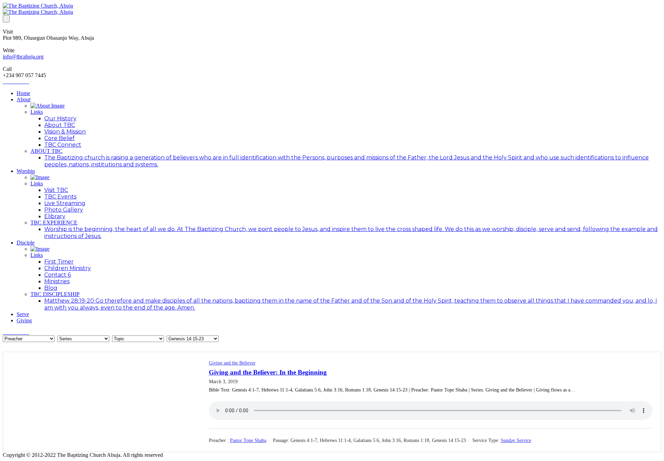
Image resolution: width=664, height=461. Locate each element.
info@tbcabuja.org (23, 56)
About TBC (59, 125)
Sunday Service (516, 440)
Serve (23, 314)
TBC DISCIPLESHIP (55, 294)
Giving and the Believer (232, 363)
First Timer (59, 261)
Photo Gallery (63, 209)
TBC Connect (62, 144)
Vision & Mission (65, 131)
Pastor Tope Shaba (248, 440)
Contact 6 (57, 274)
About (23, 99)
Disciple (26, 243)
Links (36, 112)
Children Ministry (67, 268)
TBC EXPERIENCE (53, 222)
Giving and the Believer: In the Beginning (268, 372)
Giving (24, 320)
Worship (26, 171)
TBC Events (60, 196)
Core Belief (59, 138)
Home (23, 93)
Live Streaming (64, 203)
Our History (60, 118)
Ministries (57, 281)
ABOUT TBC (46, 151)
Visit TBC (56, 190)
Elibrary (54, 216)
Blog (50, 288)
